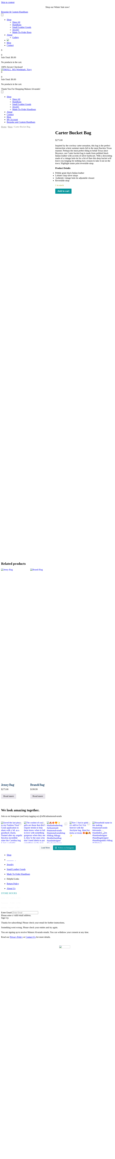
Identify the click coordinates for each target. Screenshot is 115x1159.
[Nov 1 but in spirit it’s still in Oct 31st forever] (80, 832)
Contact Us (31, 937)
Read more (8, 796)
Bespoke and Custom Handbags (21, 122)
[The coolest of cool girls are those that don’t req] (34, 832)
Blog (9, 43)
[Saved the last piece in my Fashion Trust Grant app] (12, 832)
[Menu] (2, 14)
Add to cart (63, 191)
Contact (10, 45)
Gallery (15, 37)
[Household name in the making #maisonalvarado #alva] (103, 832)
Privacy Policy (16, 937)
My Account (12, 119)
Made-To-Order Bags (21, 32)
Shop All (16, 22)
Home (3, 127)
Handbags (16, 25)
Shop (9, 19)
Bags (10, 127)
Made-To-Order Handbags (24, 109)
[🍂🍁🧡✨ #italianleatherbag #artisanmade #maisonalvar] (57, 832)
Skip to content (7, 2)
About (9, 35)
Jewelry (15, 30)
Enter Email (6, 912)
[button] (5, 918)
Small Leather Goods (21, 27)
